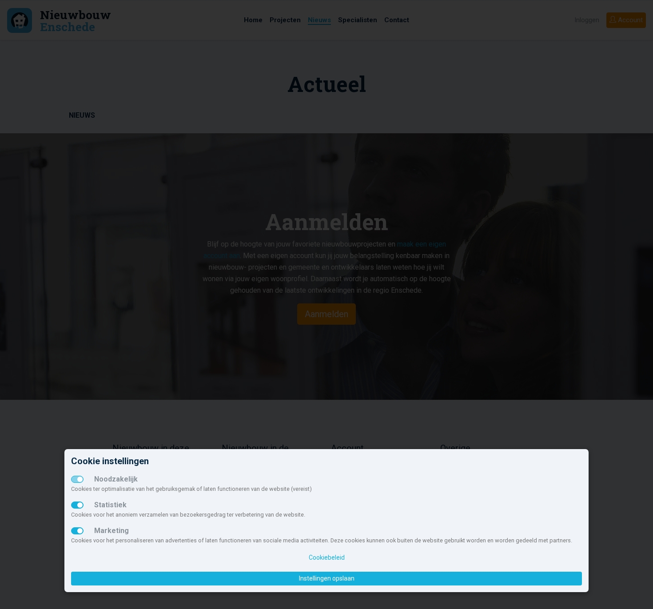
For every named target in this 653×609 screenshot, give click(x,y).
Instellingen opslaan (326, 578)
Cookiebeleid (327, 557)
